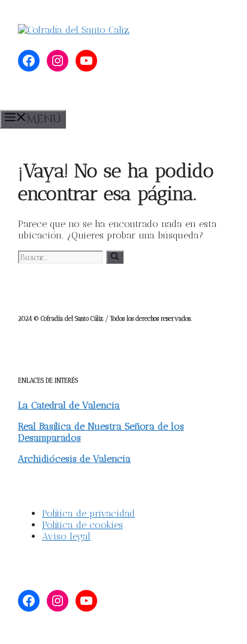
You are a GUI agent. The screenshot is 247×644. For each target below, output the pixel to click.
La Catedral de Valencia (69, 405)
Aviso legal (66, 536)
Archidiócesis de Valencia (74, 458)
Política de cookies (82, 524)
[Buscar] (114, 257)
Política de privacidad (88, 513)
